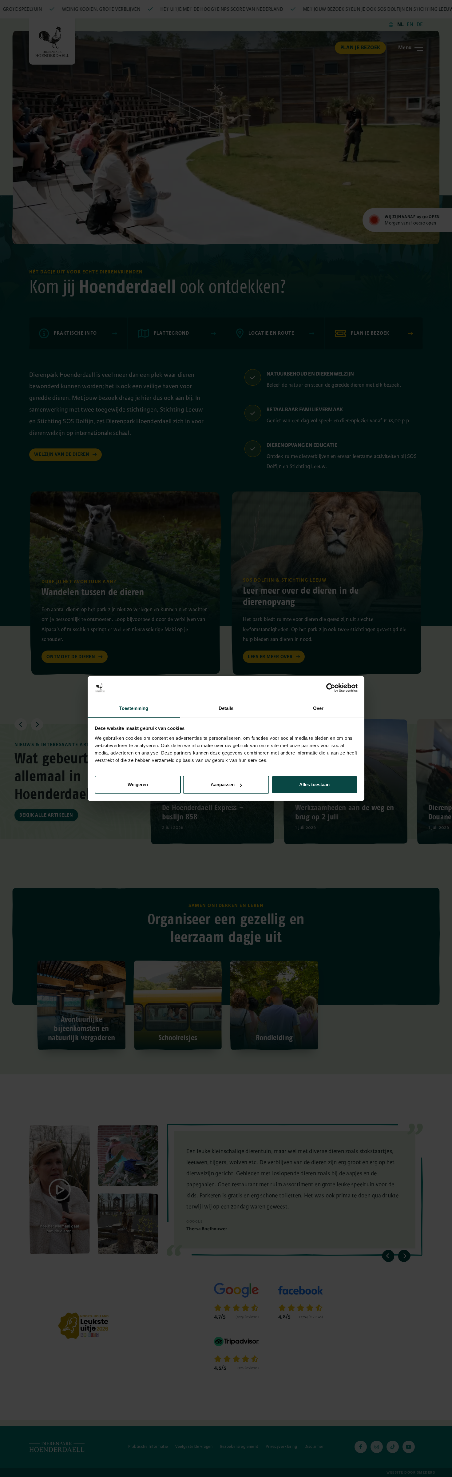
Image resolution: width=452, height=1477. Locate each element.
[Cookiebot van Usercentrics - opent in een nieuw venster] (331, 687)
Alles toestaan (314, 784)
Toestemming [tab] (133, 708)
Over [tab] (318, 708)
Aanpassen (223, 784)
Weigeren (138, 784)
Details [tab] (226, 708)
